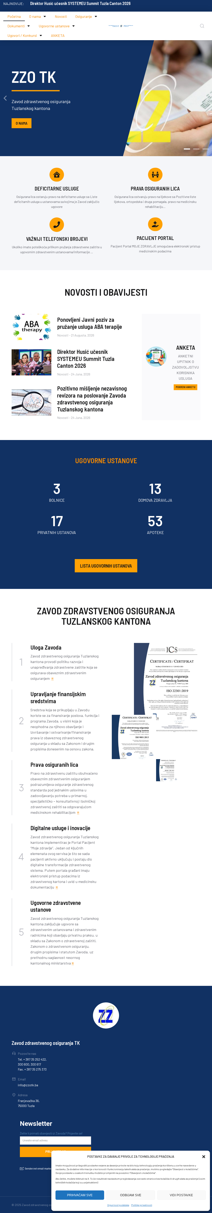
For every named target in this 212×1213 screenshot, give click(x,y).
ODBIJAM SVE (130, 1195)
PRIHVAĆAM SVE (80, 1195)
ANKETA (58, 35)
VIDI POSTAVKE (181, 1195)
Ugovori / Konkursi (22, 35)
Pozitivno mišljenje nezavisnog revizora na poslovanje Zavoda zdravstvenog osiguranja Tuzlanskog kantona (92, 399)
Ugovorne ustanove (54, 26)
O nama (35, 16)
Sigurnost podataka (118, 1204)
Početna (14, 16)
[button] (204, 1157)
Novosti (61, 16)
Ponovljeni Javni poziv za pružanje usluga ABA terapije (89, 323)
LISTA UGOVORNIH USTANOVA (106, 565)
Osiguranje (83, 16)
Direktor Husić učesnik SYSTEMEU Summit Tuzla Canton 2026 (80, 3)
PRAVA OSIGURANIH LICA (155, 189)
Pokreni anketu (185, 387)
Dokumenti (16, 26)
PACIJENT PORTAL (155, 238)
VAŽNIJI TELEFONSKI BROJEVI (57, 239)
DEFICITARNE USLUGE (57, 189)
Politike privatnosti (141, 1204)
